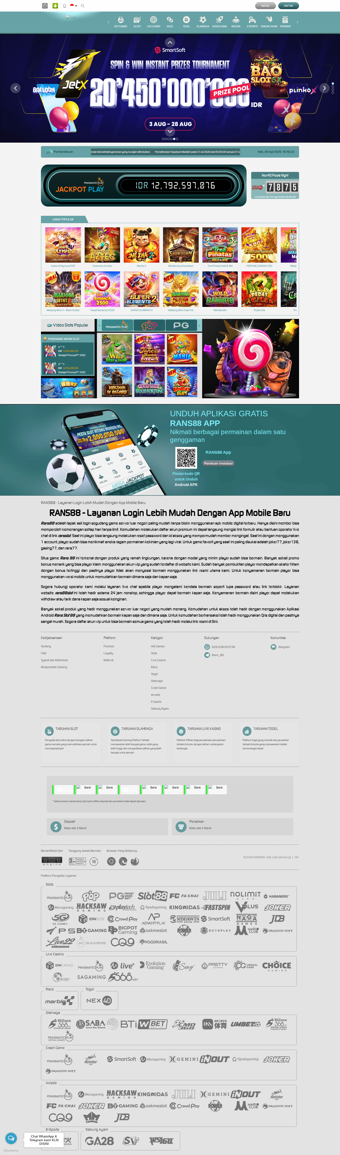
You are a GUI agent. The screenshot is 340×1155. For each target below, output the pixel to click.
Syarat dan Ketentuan (54, 660)
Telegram (284, 647)
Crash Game (219, 26)
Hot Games (120, 26)
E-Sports (252, 26)
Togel (186, 26)
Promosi (285, 26)
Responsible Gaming (54, 667)
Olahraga (203, 26)
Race (170, 26)
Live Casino (153, 26)
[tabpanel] (170, 88)
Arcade (236, 26)
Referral (109, 660)
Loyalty (108, 653)
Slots (137, 26)
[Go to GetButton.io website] (11, 1150)
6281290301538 (223, 647)
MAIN (66, 245)
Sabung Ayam (269, 26)
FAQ (43, 653)
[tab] (117, 325)
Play (96, 189)
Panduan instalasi (218, 463)
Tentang (46, 646)
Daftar (288, 5)
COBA (119, 344)
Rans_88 (218, 655)
